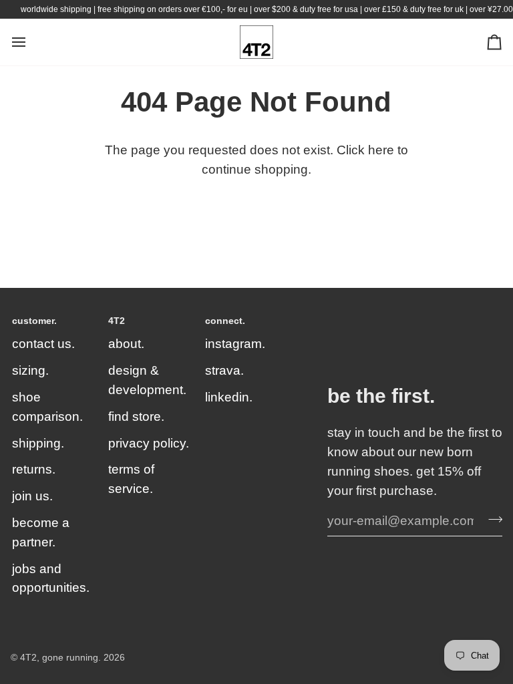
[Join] (491, 519)
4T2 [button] (116, 321)
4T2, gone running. (60, 658)
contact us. (43, 344)
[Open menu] (31, 42)
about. (126, 344)
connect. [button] (225, 321)
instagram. (235, 344)
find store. (136, 416)
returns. (33, 469)
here (381, 150)
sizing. (30, 370)
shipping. (38, 443)
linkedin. (228, 397)
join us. (32, 496)
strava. (224, 370)
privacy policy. (148, 443)
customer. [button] (34, 321)
